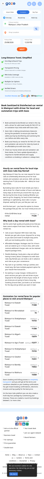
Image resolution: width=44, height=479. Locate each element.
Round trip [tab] (21, 18)
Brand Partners (30, 437)
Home (7, 455)
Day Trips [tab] (35, 12)
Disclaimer (23, 461)
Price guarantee (10, 443)
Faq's (30, 455)
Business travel (9, 435)
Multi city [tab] (34, 18)
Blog (13, 455)
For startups (8, 440)
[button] (2, 3)
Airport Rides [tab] (10, 12)
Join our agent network (33, 433)
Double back (8, 448)
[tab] (9, 18)
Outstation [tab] (23, 12)
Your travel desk (30, 428)
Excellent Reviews (11, 96)
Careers (19, 458)
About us (21, 455)
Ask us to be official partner (11, 429)
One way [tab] (9, 18)
